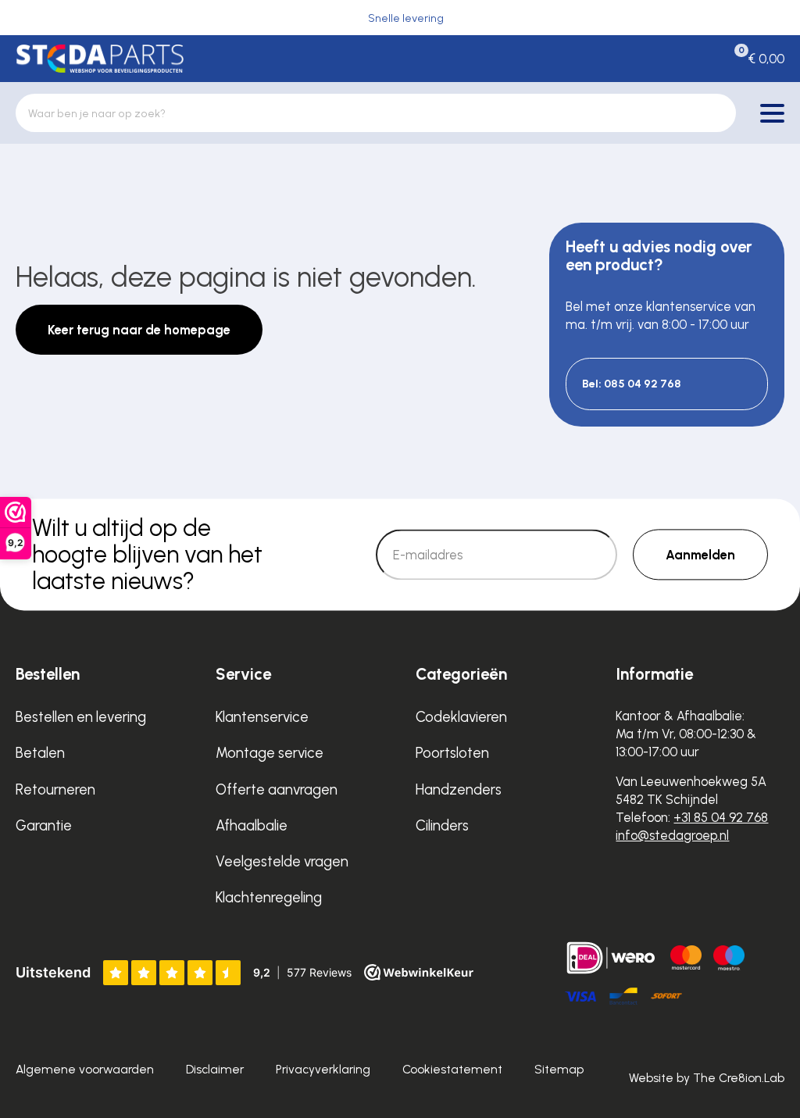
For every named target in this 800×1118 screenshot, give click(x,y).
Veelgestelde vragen (282, 861)
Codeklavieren (461, 717)
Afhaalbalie (252, 825)
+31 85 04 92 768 (720, 817)
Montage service (269, 753)
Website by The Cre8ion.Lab (706, 1077)
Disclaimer (215, 1069)
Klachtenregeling (269, 897)
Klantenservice (262, 717)
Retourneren (55, 789)
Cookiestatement (452, 1069)
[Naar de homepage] (100, 58)
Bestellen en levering (81, 717)
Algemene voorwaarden (85, 1069)
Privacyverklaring (323, 1069)
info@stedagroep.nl (672, 835)
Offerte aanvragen (277, 789)
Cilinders (442, 825)
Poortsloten (452, 753)
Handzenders (459, 789)
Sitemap (559, 1069)
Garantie (44, 825)
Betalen (40, 753)
